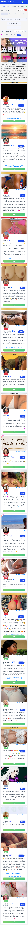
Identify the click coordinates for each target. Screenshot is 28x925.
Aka (4, 788)
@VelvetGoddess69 (7, 332)
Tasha (4, 415)
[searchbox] (16, 27)
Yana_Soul (6, 535)
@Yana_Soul (5, 537)
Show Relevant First (19, 31)
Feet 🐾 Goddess (8, 580)
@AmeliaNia (5, 242)
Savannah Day (7, 145)
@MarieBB (5, 710)
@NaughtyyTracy (6, 196)
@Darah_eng (5, 458)
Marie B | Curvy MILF (8, 709)
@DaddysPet (5, 905)
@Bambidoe (5, 752)
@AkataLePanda (6, 789)
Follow (19, 34)
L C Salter (5, 821)
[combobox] (14, 27)
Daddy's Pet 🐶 (7, 904)
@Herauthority (6, 106)
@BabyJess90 (6, 856)
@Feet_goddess (6, 581)
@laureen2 (5, 417)
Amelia (5, 240)
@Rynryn (4, 617)
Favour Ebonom (7, 662)
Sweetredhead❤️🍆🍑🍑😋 (10, 750)
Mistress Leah (7, 287)
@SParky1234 (5, 663)
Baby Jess (5, 855)
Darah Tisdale (6, 456)
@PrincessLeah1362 (7, 288)
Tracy (4, 195)
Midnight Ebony (7, 105)
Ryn (4, 616)
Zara (4, 493)
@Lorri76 (4, 822)
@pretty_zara (5, 494)
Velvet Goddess (7, 331)
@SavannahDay (6, 147)
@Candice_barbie (6, 377)
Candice (5, 376)
